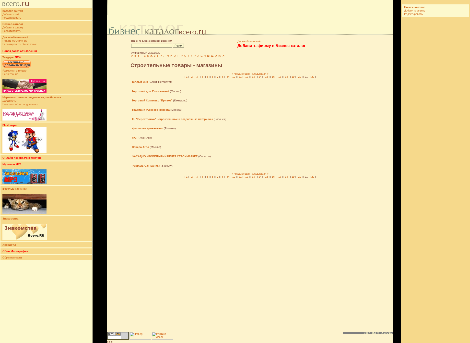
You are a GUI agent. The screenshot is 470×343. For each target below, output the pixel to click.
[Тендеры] (24, 91)
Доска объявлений (248, 41)
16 (273, 76)
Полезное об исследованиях (20, 104)
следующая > (260, 73)
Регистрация (10, 74)
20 (299, 76)
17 (280, 76)
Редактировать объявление (19, 44)
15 (266, 76)
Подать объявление (14, 40)
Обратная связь (12, 257)
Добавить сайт (11, 14)
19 (293, 76)
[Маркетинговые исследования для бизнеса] (24, 119)
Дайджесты (9, 100)
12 (247, 76)
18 (286, 76)
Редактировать (11, 17)
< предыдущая (241, 73)
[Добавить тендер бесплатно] (16, 67)
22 (313, 76)
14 (260, 76)
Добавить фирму (13, 27)
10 (234, 76)
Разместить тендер (14, 70)
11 (240, 76)
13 (253, 76)
